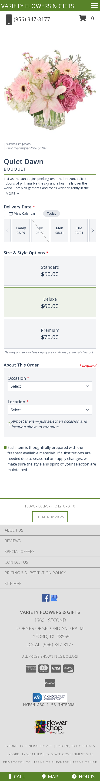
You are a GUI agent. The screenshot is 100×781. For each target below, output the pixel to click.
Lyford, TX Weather (24, 754)
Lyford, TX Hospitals (76, 746)
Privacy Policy (16, 762)
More (10, 193)
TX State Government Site (69, 754)
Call (18, 776)
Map (52, 776)
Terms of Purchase (51, 762)
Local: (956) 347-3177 (50, 644)
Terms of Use (85, 762)
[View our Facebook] (46, 600)
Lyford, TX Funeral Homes (29, 746)
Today (51, 213)
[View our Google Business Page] (54, 600)
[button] (86, 20)
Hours (86, 776)
